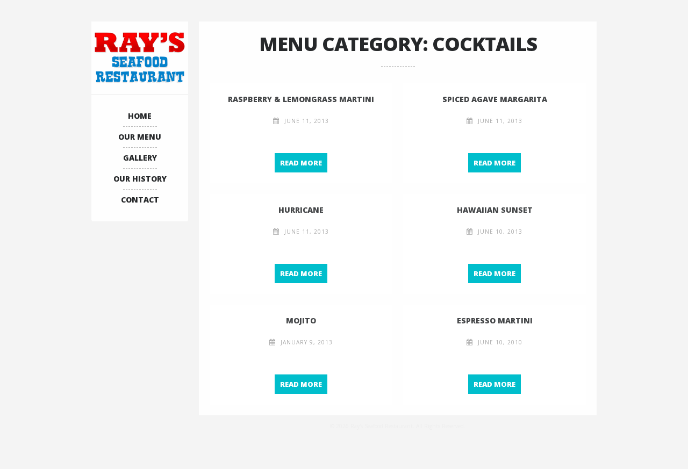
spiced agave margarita (494, 99)
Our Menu (139, 137)
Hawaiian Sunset (495, 210)
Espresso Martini (495, 320)
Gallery (140, 158)
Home (140, 116)
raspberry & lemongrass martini (301, 99)
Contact (140, 199)
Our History (140, 179)
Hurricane (301, 210)
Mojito (301, 320)
